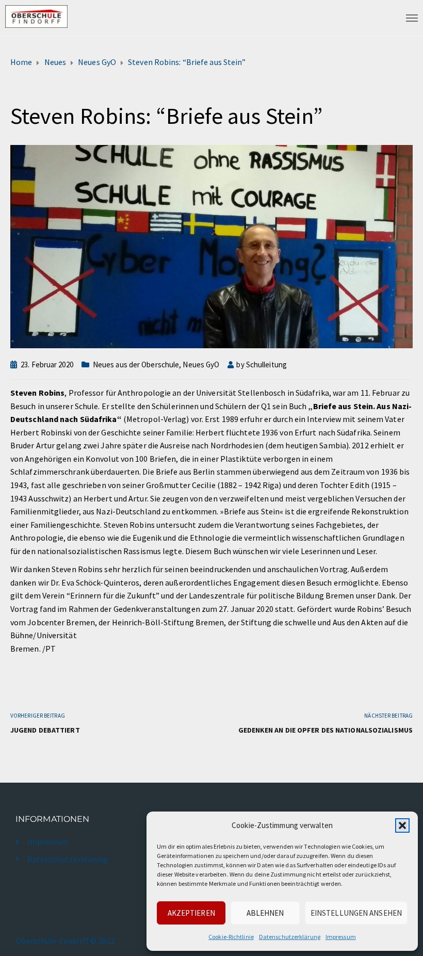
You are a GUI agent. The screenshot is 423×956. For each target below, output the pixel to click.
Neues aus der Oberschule (136, 364)
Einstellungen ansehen (356, 913)
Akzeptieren (191, 913)
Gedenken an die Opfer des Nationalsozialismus (325, 730)
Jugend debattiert (45, 730)
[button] (402, 825)
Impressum (341, 937)
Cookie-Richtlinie (231, 937)
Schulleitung (266, 364)
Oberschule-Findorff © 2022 (65, 940)
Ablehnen (265, 913)
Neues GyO (201, 364)
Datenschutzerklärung (289, 937)
